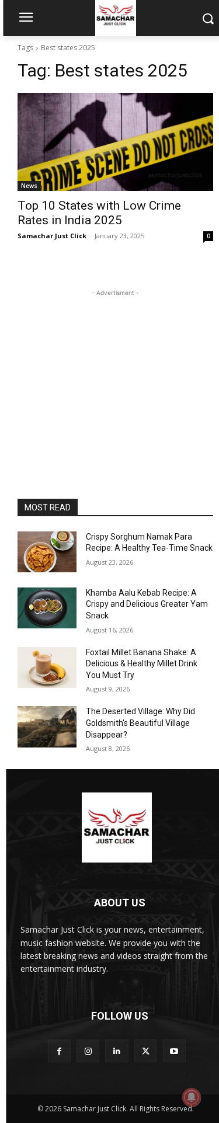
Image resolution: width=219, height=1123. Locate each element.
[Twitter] (145, 1050)
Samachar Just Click (52, 235)
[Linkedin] (116, 1050)
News (29, 186)
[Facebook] (59, 1050)
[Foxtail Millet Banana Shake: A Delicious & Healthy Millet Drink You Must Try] (47, 667)
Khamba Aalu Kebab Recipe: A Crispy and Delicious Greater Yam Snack (147, 604)
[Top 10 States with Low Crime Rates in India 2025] (115, 142)
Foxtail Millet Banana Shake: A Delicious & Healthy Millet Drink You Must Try (141, 664)
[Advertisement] (115, 372)
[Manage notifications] (191, 1097)
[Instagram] (88, 1050)
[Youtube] (174, 1050)
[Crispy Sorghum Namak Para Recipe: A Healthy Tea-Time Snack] (47, 551)
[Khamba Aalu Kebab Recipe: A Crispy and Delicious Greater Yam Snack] (47, 607)
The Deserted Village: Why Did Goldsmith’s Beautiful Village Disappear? (140, 723)
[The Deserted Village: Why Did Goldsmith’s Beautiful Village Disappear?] (47, 726)
